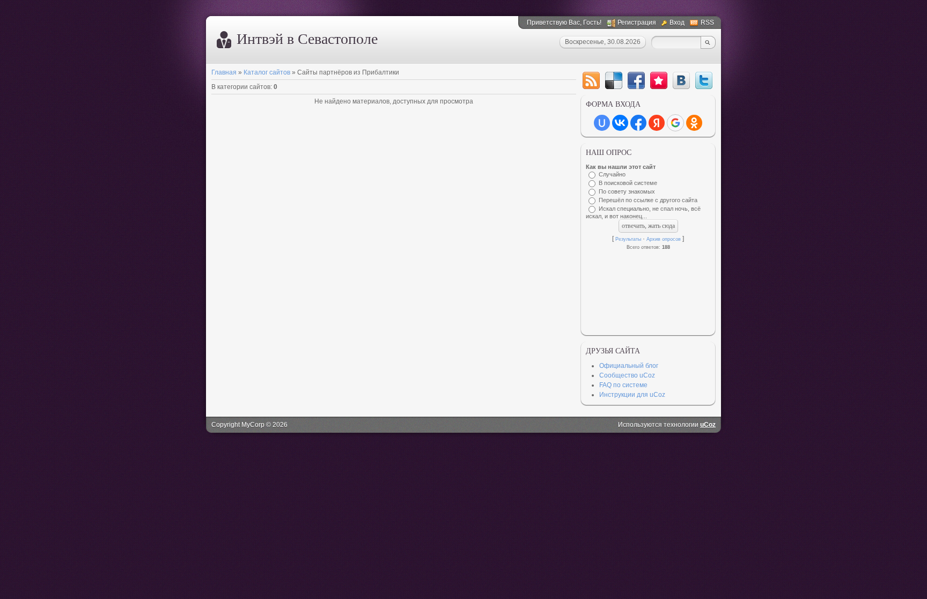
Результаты (628, 239)
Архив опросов (663, 239)
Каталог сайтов (267, 72)
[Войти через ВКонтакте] (620, 123)
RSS (707, 22)
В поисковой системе (628, 183)
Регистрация (636, 22)
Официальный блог (628, 365)
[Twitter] (703, 80)
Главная (224, 72)
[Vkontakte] (681, 80)
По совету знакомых (627, 191)
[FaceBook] (636, 80)
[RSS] (591, 80)
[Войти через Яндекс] (657, 123)
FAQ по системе (623, 385)
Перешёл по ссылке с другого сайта (648, 200)
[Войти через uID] (602, 123)
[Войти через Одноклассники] (694, 123)
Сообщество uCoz (627, 375)
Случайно (612, 174)
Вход (677, 22)
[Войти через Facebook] (638, 123)
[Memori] (658, 80)
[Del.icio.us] (613, 80)
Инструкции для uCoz (632, 394)
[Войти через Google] (675, 122)
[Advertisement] (648, 289)
